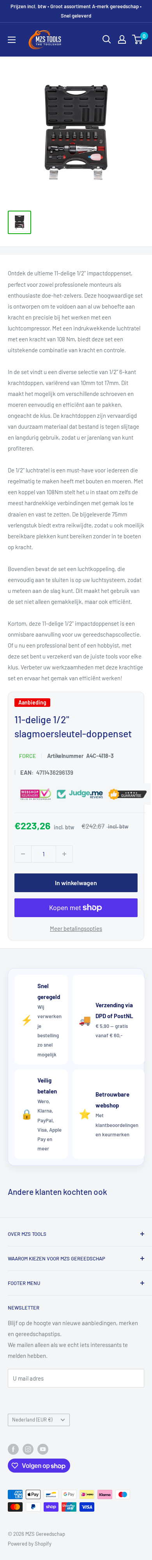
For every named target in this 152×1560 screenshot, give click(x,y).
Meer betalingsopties (76, 928)
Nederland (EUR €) (32, 1419)
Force (27, 755)
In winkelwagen (76, 882)
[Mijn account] (122, 39)
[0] (138, 39)
